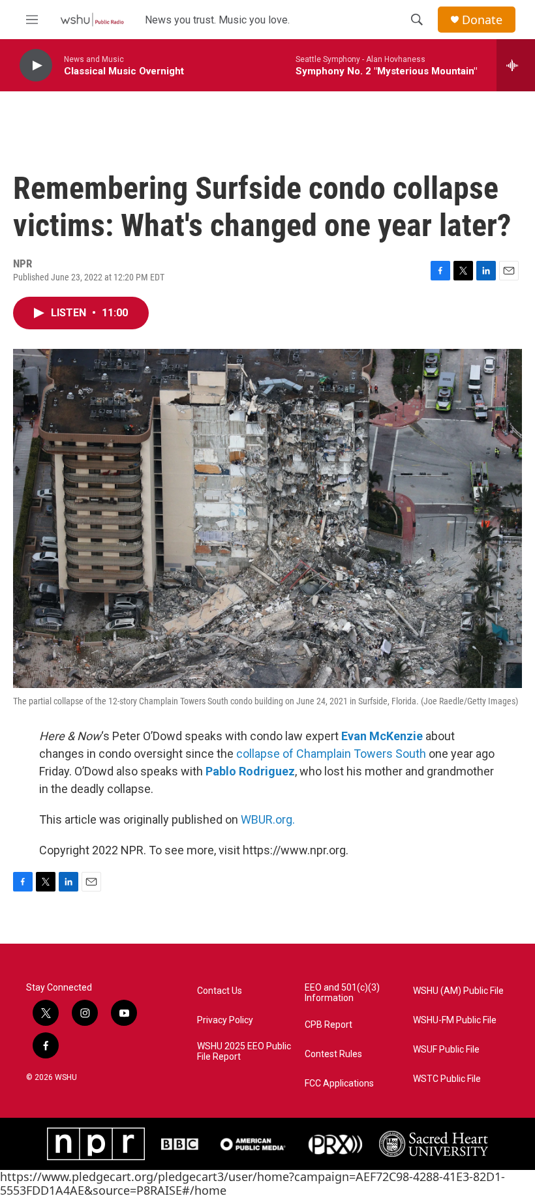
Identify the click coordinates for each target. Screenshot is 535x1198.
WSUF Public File (446, 1050)
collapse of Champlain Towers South (332, 753)
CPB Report (328, 1025)
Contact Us (219, 991)
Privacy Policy (225, 1020)
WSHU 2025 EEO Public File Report (244, 1051)
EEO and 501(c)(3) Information (342, 993)
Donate (482, 20)
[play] (35, 65)
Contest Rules (333, 1054)
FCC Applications (339, 1083)
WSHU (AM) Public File (458, 991)
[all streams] (516, 65)
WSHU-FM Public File (455, 1020)
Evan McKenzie (382, 736)
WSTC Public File (447, 1079)
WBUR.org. (268, 819)
